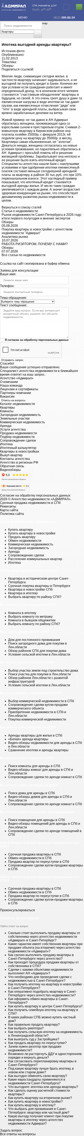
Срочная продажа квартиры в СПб (34, 854)
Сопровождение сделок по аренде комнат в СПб (45, 777)
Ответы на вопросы (13, 400)
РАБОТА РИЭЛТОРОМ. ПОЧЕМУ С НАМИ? (35, 244)
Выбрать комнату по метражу (30, 616)
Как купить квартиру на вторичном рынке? (40, 1098)
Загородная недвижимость (20, 415)
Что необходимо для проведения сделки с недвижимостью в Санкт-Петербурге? (40, 978)
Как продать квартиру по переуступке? (37, 1043)
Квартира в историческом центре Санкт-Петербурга (38, 580)
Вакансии (7, 396)
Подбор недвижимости (17, 437)
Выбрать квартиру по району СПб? (34, 597)
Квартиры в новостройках (19, 451)
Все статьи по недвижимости (23, 255)
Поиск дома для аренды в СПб (31, 793)
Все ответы (18, 1134)
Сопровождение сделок (18, 440)
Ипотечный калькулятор (18, 448)
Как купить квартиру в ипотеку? (31, 1105)
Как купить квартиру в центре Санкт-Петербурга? (45, 1006)
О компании (9, 382)
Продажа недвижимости (18, 433)
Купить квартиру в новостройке (31, 533)
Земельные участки (15, 418)
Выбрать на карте (38, 34)
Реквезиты (8, 506)
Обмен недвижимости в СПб (30, 858)
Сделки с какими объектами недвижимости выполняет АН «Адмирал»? (40, 971)
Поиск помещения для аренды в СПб (36, 820)
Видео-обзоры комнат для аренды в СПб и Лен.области (40, 771)
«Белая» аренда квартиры (28, 739)
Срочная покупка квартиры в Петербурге (39, 586)
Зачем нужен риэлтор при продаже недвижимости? (34, 1048)
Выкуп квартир (11, 455)
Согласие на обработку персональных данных (35, 495)
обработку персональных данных (46, 339)
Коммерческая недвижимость (22, 422)
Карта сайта (9, 510)
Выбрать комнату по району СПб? (34, 624)
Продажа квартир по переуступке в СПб (38, 861)
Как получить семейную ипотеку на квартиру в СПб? (43, 1011)
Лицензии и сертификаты (19, 389)
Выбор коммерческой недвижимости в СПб (41, 701)
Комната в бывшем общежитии (31, 620)
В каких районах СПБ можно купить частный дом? (42, 1019)
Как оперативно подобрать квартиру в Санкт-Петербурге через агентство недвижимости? (42, 993)
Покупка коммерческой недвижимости (37, 719)
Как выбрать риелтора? (26, 1028)
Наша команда (11, 385)
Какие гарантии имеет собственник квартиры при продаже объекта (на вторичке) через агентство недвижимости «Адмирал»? (45, 947)
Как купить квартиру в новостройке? (35, 1101)
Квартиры (7, 407)
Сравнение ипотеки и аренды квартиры (38, 750)
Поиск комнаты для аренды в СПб (34, 766)
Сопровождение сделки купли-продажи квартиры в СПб (45, 867)
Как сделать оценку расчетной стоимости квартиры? (39, 1092)
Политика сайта (12, 513)
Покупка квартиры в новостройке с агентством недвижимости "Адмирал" (37, 231)
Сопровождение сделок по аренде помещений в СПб (45, 832)
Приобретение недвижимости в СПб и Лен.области (37, 713)
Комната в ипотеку (22, 613)
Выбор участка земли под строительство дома (43, 670)
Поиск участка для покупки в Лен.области (39, 674)
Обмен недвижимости (24, 540)
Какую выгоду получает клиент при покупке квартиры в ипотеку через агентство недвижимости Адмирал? (40, 1119)
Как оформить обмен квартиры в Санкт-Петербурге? (38, 1000)
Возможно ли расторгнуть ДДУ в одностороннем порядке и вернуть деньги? (45, 1055)
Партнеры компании (15, 393)
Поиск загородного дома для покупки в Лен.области (37, 645)
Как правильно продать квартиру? (34, 1024)
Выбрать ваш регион (66, 7)
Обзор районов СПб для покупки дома (37, 650)
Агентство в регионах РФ (19, 462)
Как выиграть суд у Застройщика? (33, 1039)
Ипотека (6, 444)
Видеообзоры (10, 470)
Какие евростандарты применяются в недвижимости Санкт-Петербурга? (36, 1081)
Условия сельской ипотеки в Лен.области (39, 654)
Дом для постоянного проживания (34, 639)
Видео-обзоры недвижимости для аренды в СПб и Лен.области (45, 744)
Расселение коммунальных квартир (35, 559)
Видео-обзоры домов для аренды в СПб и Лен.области (40, 798)
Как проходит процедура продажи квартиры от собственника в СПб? (43, 964)
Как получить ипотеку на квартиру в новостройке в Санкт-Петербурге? (45, 986)
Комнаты (6, 411)
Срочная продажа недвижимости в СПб (30, 502)
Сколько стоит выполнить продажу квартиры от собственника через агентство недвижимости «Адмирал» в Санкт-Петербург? (44, 936)
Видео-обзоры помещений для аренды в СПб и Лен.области (44, 825)
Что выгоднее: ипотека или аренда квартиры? (43, 1087)
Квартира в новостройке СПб (30, 589)
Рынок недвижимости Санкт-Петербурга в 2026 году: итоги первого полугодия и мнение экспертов (42, 216)
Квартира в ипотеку (23, 593)
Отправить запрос (12, 360)
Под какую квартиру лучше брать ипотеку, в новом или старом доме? (41, 1070)
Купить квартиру (20, 529)
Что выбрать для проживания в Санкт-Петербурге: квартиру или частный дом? (38, 1110)
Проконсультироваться (17, 910)
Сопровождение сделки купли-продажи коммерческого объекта (38, 706)
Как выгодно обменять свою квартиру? (37, 1076)
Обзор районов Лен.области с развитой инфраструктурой (38, 679)
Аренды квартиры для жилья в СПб (35, 735)
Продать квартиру (21, 537)
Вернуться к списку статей (21, 207)
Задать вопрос (11, 1130)
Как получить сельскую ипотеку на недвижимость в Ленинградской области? (45, 1033)
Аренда (5, 426)
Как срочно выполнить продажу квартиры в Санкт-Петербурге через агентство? (41, 956)
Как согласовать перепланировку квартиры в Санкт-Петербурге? (42, 1063)
